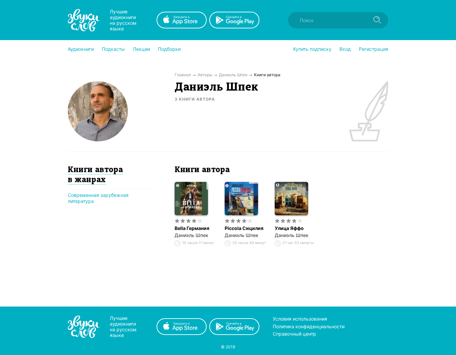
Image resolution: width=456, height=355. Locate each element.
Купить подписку (312, 49)
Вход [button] (345, 49)
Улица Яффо (289, 228)
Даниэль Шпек (191, 235)
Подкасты (113, 49)
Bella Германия (192, 228)
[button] (81, 49)
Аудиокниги (81, 49)
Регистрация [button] (373, 49)
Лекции (141, 49)
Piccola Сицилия (244, 228)
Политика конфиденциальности (309, 326)
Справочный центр (294, 334)
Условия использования (300, 319)
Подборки (169, 49)
